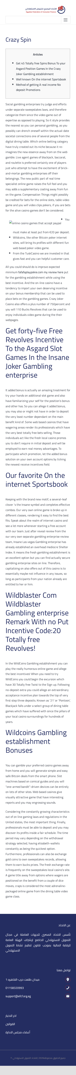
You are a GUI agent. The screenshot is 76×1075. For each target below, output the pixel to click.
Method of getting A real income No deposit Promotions (38, 87)
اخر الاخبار (11, 1015)
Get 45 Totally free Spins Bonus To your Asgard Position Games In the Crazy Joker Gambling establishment (40, 68)
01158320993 (15, 988)
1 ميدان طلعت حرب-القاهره (22, 979)
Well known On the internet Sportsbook (41, 79)
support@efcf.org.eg (18, 996)
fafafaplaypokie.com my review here (40, 272)
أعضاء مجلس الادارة (18, 1032)
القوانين (10, 1024)
